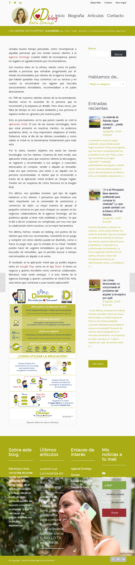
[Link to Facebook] (9, 2)
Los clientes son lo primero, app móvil (33, 30)
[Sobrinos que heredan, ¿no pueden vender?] (132, 282)
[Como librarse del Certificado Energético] (2, 282)
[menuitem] (96, 3)
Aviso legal (121, 2)
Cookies (108, 2)
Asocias (75, 474)
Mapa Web (96, 2)
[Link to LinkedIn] (20, 2)
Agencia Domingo (19, 57)
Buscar (92, 48)
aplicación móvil (18, 124)
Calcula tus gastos (81, 481)
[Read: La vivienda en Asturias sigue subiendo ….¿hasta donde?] (94, 122)
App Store (55, 266)
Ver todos (98, 363)
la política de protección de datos (114, 498)
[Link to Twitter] (15, 2)
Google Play (27, 266)
